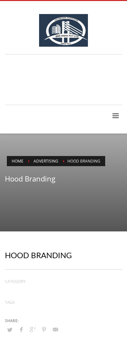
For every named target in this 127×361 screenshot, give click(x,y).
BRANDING (55, 290)
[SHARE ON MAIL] (55, 329)
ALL (37, 290)
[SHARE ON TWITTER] (10, 330)
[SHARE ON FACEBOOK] (21, 329)
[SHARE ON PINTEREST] (44, 329)
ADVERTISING (18, 290)
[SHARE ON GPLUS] (32, 329)
